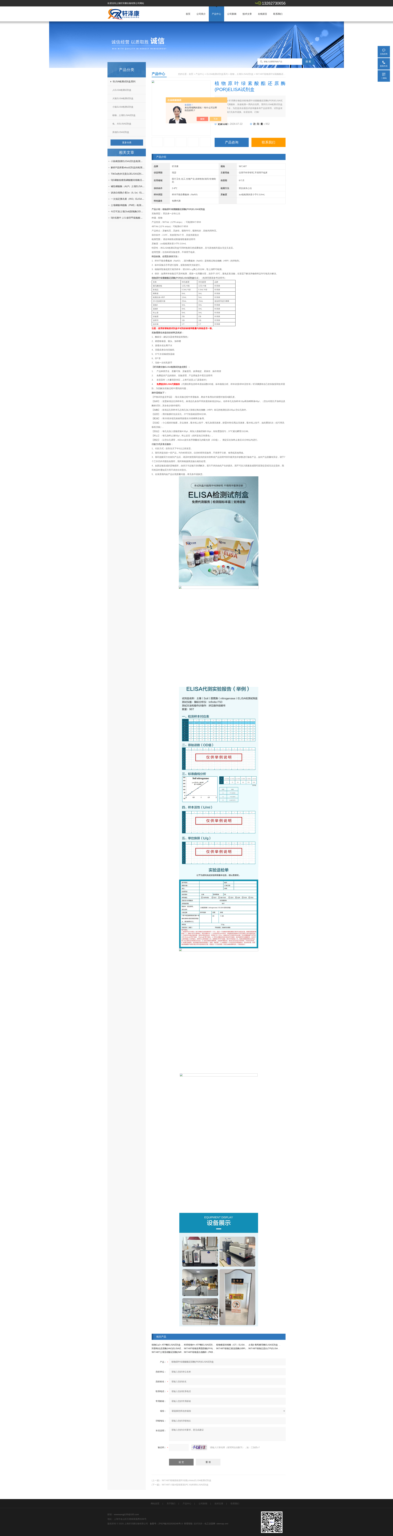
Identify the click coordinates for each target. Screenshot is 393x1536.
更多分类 (126, 142)
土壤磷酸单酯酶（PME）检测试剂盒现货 (128, 205)
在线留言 (262, 14)
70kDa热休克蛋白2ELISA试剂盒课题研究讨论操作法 (128, 173)
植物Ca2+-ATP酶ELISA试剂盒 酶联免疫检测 (173, 1345)
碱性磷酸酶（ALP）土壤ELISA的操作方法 (128, 186)
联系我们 (277, 14)
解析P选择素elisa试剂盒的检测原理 (128, 167)
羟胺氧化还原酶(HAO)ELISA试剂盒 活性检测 (173, 1348)
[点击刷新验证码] (199, 1447)
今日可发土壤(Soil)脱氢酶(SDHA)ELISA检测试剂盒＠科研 (128, 211)
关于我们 (171, 1503)
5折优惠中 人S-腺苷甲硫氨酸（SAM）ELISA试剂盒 (128, 217)
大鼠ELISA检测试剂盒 (122, 98)
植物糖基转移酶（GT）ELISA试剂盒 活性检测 (238, 1345)
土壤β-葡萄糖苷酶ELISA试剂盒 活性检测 (267, 1345)
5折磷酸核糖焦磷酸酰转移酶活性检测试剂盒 (128, 180)
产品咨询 (231, 142)
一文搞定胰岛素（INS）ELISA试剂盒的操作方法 (128, 199)
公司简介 (201, 14)
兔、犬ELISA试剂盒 (121, 123)
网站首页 (155, 1503)
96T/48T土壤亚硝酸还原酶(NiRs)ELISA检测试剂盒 (176, 1352)
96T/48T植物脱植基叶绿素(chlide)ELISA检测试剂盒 (186, 1480)
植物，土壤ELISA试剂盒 (124, 115)
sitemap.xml (222, 1523)
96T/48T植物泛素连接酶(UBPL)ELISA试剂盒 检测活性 (242, 1348)
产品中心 (216, 14)
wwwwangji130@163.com (126, 1514)
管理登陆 (188, 1523)
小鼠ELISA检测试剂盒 (122, 107)
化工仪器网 (209, 1523)
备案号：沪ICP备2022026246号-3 (166, 1523)
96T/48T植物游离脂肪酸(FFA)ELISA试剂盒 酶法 (207, 1348)
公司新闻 (231, 14)
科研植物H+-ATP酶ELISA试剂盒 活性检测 (204, 1345)
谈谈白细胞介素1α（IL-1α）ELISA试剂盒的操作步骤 (128, 192)
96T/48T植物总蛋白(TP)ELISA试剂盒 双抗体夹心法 (273, 1348)
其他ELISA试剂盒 (120, 132)
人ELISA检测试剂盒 (121, 90)
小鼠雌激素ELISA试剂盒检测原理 (128, 161)
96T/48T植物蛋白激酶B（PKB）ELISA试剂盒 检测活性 (210, 1352)
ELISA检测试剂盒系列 (124, 81)
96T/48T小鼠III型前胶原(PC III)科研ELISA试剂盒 (185, 1484)
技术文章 (247, 14)
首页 (188, 14)
